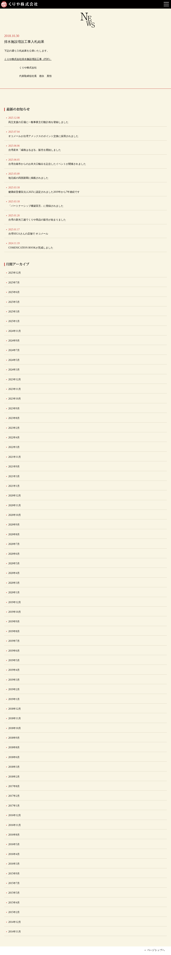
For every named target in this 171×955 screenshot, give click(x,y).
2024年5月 (14, 360)
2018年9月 (14, 737)
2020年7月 (14, 544)
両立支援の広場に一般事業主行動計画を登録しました (38, 119)
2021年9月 (14, 466)
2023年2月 (14, 427)
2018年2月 (14, 776)
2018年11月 (14, 718)
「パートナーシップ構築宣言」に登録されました (35, 203)
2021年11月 (14, 456)
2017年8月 (14, 786)
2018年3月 (14, 766)
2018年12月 (14, 708)
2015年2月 (14, 912)
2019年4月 (14, 669)
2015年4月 (14, 902)
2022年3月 (14, 447)
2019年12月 (14, 602)
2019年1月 (14, 699)
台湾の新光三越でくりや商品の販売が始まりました (37, 217)
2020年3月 (14, 582)
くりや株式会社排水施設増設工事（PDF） (28, 59)
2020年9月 (14, 524)
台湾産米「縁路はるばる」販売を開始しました (34, 147)
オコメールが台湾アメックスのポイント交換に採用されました (43, 133)
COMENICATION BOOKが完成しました (30, 245)
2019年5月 (14, 660)
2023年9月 (14, 408)
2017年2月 (14, 795)
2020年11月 (14, 505)
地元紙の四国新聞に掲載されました (28, 175)
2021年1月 (14, 485)
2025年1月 (14, 321)
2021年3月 (14, 476)
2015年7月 (14, 883)
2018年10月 (14, 728)
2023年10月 (14, 398)
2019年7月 (14, 640)
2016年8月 (14, 834)
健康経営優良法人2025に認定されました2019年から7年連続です (44, 189)
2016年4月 (14, 854)
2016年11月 (14, 825)
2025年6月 (14, 292)
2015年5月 (14, 892)
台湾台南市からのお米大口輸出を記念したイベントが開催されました (47, 161)
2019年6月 (14, 650)
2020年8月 (14, 534)
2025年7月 (14, 282)
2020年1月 (14, 592)
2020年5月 (14, 563)
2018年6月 (14, 757)
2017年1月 (14, 805)
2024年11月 (14, 331)
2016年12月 (14, 815)
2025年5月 (14, 302)
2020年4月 (14, 573)
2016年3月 (14, 863)
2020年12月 (14, 495)
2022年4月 (14, 437)
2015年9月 (14, 873)
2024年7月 (14, 350)
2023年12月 (14, 379)
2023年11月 (14, 389)
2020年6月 (14, 553)
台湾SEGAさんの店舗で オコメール (28, 231)
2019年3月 (14, 679)
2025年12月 (14, 272)
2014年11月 (14, 931)
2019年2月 (14, 689)
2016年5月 (14, 844)
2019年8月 (14, 631)
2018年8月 (14, 747)
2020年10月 (14, 515)
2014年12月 (14, 922)
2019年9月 (14, 621)
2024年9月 (14, 340)
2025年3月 (14, 311)
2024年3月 (14, 369)
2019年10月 (14, 611)
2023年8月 (14, 418)
